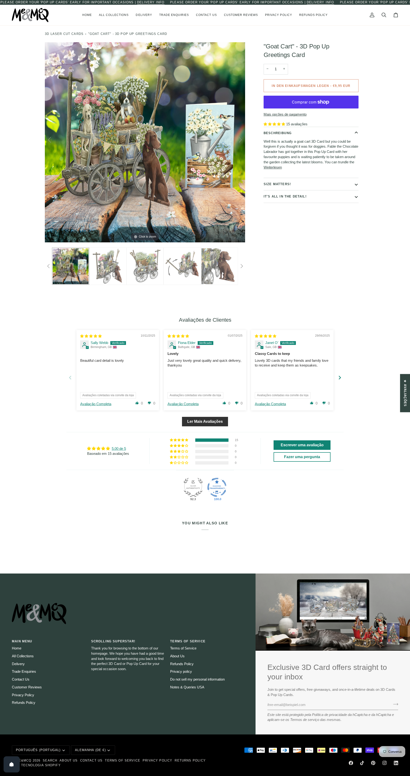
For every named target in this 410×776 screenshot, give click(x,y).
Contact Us (20, 679)
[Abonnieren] (394, 704)
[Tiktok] (362, 763)
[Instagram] (384, 763)
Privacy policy (181, 671)
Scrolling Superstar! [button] (113, 641)
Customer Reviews (27, 687)
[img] (91, 336)
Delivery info (150, 2)
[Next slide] (240, 140)
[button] (113, 15)
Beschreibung (278, 133)
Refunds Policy (23, 703)
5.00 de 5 (119, 449)
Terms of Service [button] (187, 641)
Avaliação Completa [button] (95, 404)
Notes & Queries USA (187, 687)
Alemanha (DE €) (90, 750)
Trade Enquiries (24, 671)
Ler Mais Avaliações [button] (205, 421)
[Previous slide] (49, 140)
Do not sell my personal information (197, 679)
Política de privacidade (329, 715)
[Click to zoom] (145, 142)
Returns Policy (190, 760)
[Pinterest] (373, 763)
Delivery (18, 664)
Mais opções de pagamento (285, 114)
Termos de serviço (304, 720)
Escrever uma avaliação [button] (302, 445)
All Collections (23, 656)
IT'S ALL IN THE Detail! (285, 196)
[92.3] (193, 487)
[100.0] (216, 487)
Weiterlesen (273, 167)
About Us (177, 656)
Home (16, 648)
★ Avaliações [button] (405, 393)
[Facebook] (351, 763)
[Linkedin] (396, 763)
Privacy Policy (23, 695)
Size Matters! (277, 184)
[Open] (12, 764)
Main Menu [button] (22, 641)
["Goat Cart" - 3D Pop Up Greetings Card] (70, 266)
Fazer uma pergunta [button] (302, 457)
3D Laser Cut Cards (64, 34)
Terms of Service (183, 648)
